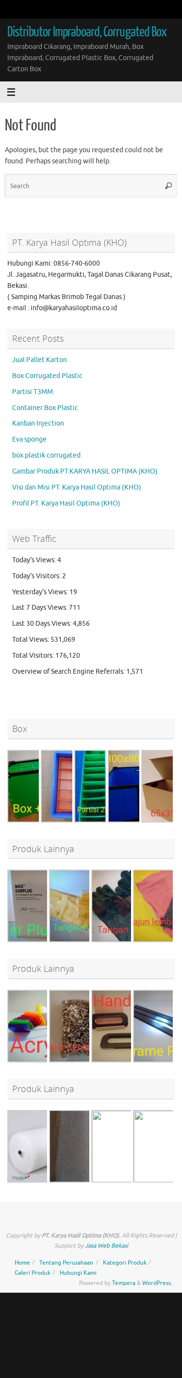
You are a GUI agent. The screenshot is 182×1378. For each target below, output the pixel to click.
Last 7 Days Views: (40, 607)
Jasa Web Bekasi (106, 1246)
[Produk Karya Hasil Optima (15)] (127, 1181)
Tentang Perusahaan (66, 1263)
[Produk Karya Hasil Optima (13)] (127, 1060)
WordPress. (157, 1283)
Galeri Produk (32, 1273)
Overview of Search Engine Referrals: (69, 671)
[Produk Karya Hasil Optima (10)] (85, 1060)
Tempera (123, 1283)
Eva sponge (29, 439)
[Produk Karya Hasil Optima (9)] (127, 940)
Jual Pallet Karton (39, 360)
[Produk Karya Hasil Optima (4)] (43, 1060)
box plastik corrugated (46, 455)
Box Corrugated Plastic (47, 376)
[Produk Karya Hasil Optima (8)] (85, 940)
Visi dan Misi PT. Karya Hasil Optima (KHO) (76, 487)
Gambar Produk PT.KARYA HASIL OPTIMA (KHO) (85, 471)
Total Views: (31, 639)
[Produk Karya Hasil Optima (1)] (43, 1180)
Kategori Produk (125, 1263)
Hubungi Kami (78, 1273)
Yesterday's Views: (40, 592)
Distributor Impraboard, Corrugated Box (86, 32)
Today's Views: (34, 560)
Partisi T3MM (32, 392)
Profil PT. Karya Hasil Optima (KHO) (66, 503)
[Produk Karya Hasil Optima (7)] (43, 940)
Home (22, 1263)
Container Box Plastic (45, 408)
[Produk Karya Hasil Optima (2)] (85, 1180)
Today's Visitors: (37, 576)
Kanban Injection (38, 423)
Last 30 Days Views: (42, 623)
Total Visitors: (33, 655)
